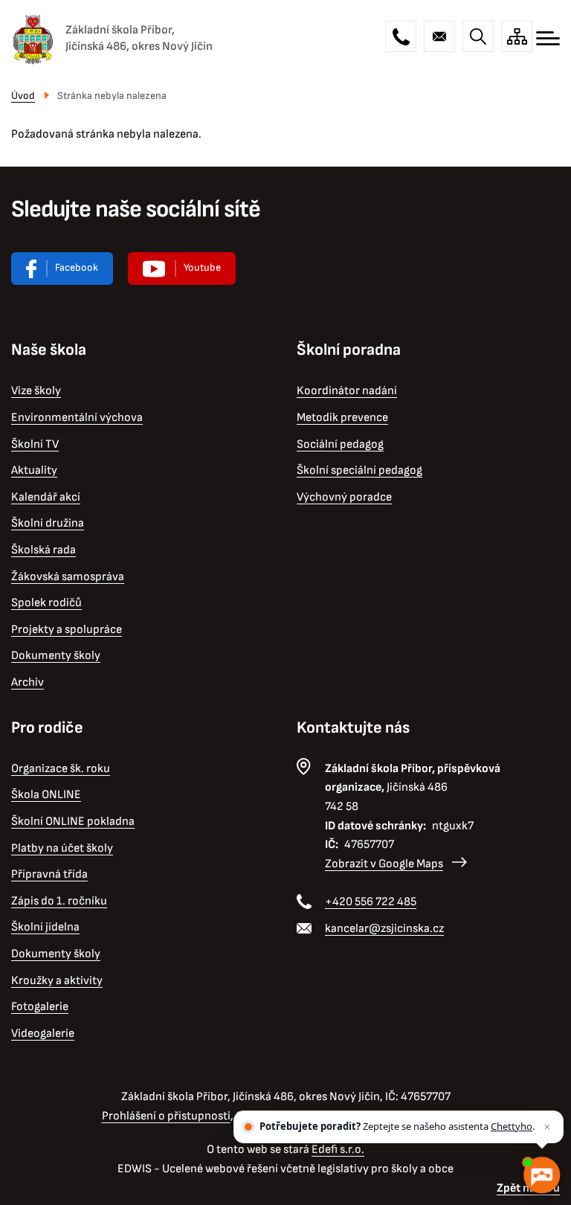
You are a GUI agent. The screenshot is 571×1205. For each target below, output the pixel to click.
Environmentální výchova (77, 418)
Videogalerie (42, 1033)
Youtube (202, 267)
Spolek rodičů (46, 603)
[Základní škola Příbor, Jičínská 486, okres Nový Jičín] (32, 39)
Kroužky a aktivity (57, 981)
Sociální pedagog (340, 444)
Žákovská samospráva (67, 577)
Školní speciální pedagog (359, 470)
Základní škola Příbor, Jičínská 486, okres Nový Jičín (139, 38)
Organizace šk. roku (60, 769)
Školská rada (43, 550)
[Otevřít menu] (548, 38)
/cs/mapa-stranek (516, 36)
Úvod (23, 95)
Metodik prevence (342, 418)
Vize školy (36, 391)
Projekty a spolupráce (66, 630)
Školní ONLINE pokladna (73, 821)
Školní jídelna (45, 927)
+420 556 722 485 (400, 36)
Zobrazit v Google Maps (384, 864)
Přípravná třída (49, 874)
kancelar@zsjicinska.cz (439, 36)
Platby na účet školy (62, 848)
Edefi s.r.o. (338, 1150)
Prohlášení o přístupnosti (166, 1116)
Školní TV (35, 444)
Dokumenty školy (55, 656)
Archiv (27, 682)
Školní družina (47, 523)
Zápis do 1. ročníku (59, 901)
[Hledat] (478, 36)
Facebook (76, 267)
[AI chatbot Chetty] (541, 1175)
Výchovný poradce (344, 497)
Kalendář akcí (45, 497)
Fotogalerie (39, 1007)
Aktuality (34, 470)
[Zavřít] (547, 1127)
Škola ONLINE (46, 795)
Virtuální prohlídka (182, 268)
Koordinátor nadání (347, 391)
